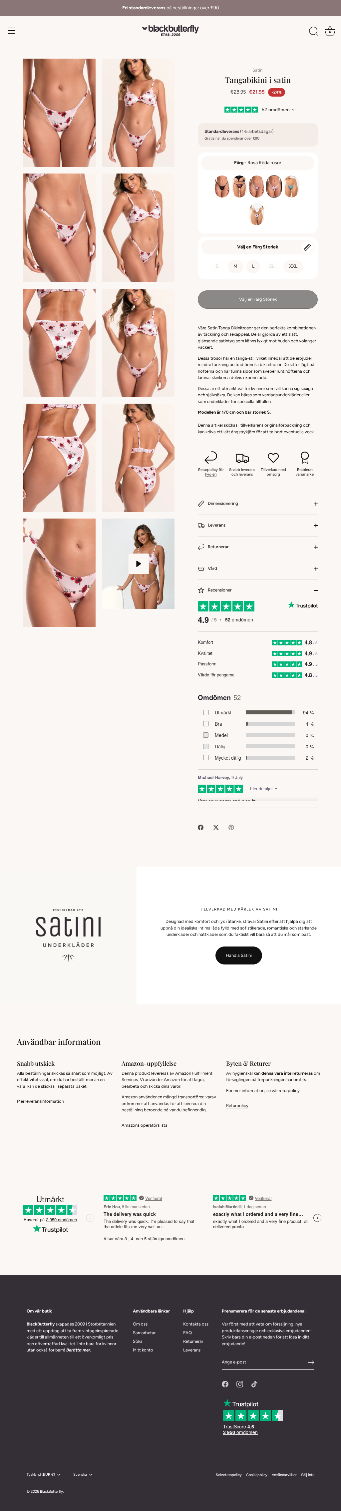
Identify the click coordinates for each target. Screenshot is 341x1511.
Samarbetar (144, 1332)
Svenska (80, 1474)
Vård (212, 568)
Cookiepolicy (256, 1475)
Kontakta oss (195, 1324)
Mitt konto (143, 1349)
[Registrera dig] (311, 1362)
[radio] (222, 186)
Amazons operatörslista (145, 1125)
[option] (170, 8)
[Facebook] (225, 1383)
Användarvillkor (284, 1475)
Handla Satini (239, 955)
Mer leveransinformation (40, 1101)
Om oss (140, 1324)
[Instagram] (239, 1383)
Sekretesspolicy (229, 1475)
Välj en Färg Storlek (257, 247)
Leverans (216, 525)
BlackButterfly (51, 1491)
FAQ (187, 1332)
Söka (138, 1341)
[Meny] (11, 30)
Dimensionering (222, 503)
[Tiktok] (254, 1383)
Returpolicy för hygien (211, 472)
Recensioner (219, 589)
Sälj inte (307, 1475)
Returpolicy (237, 1105)
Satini (257, 70)
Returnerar (218, 546)
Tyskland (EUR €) (41, 1474)
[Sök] (313, 31)
